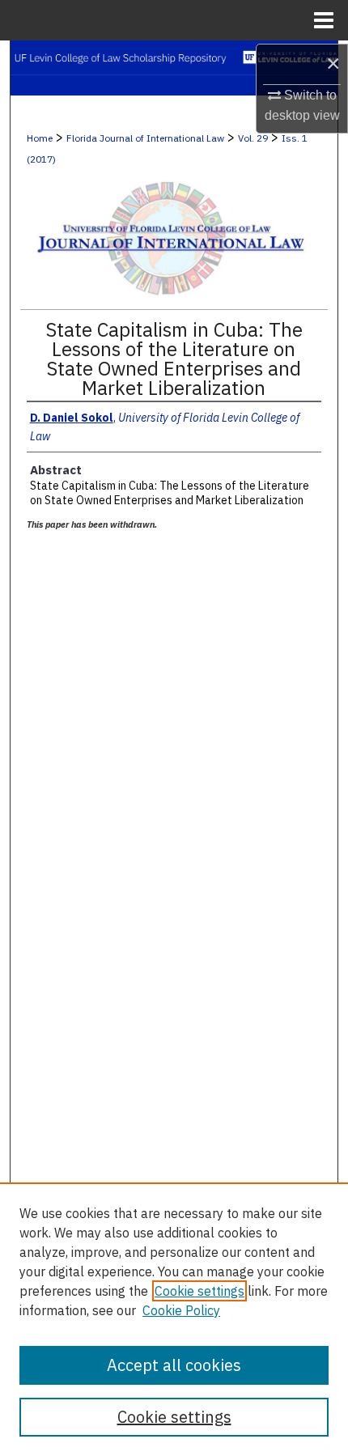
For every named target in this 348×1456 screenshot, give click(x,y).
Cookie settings (199, 1291)
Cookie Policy (181, 1310)
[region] (174, 1319)
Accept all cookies (174, 1365)
